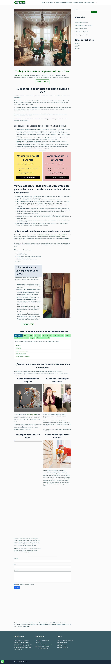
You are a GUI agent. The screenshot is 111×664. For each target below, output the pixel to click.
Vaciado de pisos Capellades (82, 31)
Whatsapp (40, 643)
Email (15, 564)
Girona (76, 46)
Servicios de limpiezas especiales (63, 2)
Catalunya (77, 45)
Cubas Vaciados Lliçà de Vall (21, 75)
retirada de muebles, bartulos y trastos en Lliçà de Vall (51, 234)
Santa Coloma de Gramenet (22, 356)
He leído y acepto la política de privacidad (25, 584)
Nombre (16, 558)
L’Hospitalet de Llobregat (22, 351)
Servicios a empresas (78, 2)
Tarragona (77, 48)
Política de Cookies (62, 645)
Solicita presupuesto (89, 2)
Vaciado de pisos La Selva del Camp (83, 25)
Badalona (18, 345)
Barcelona (18, 348)
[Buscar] (96, 2)
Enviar (16, 587)
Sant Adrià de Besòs (21, 353)
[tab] (18, 335)
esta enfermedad (31, 414)
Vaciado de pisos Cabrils (81, 28)
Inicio (43, 2)
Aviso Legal (60, 644)
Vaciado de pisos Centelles (81, 22)
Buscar (76, 9)
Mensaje (16, 570)
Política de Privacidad (62, 647)
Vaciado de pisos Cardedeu (81, 35)
